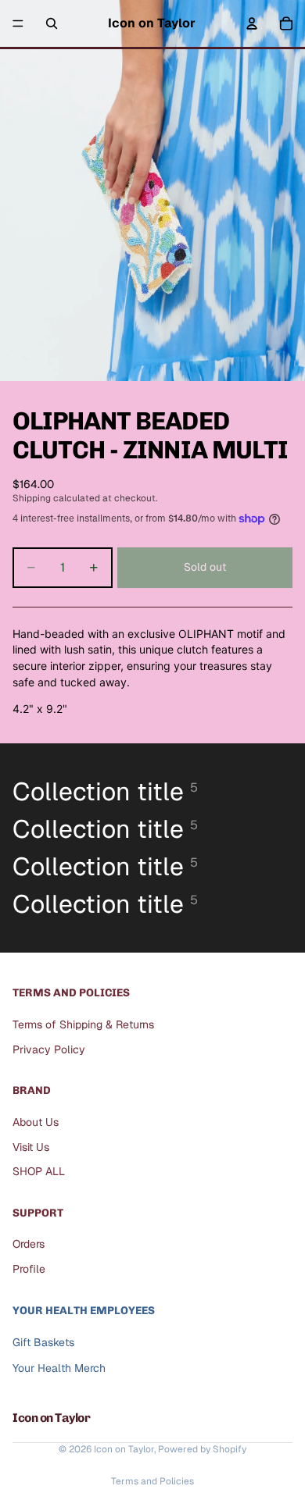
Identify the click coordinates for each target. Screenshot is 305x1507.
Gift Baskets (43, 1342)
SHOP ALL (39, 1171)
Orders (29, 1244)
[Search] (51, 23)
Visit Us (31, 1146)
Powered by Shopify (202, 1449)
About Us (36, 1122)
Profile (29, 1269)
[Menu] (18, 23)
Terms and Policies (152, 1481)
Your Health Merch (59, 1368)
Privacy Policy (49, 1049)
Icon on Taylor (124, 1449)
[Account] (252, 23)
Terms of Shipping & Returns (83, 1024)
